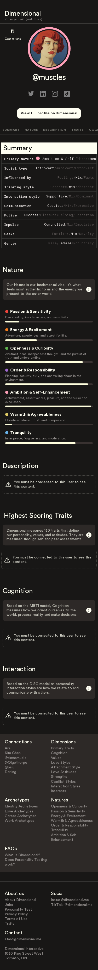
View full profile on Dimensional (49, 113)
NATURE (31, 129)
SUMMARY (11, 129)
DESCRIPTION (54, 129)
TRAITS (77, 129)
